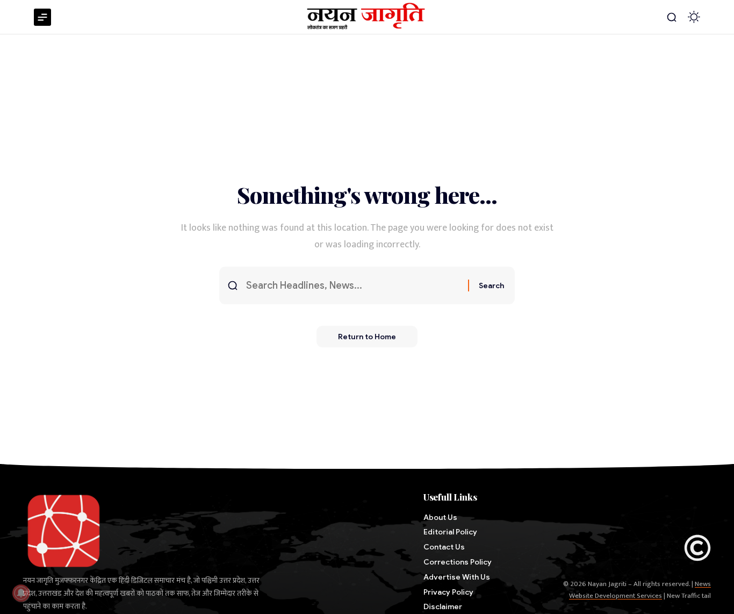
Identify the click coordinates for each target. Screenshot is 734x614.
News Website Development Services (640, 590)
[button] (671, 17)
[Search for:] (353, 286)
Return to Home (367, 336)
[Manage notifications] (21, 593)
